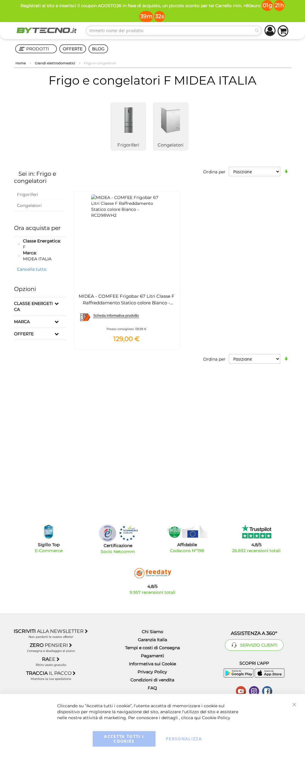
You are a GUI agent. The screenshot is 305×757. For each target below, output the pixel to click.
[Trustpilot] (256, 531)
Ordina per (214, 172)
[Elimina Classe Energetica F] (19, 244)
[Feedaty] (152, 573)
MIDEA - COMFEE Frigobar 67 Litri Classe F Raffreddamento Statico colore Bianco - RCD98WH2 (127, 302)
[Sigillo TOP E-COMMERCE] (48, 532)
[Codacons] (187, 531)
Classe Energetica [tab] (33, 306)
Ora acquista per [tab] (37, 228)
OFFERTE (73, 49)
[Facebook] (267, 690)
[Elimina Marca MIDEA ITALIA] (19, 256)
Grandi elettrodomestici (55, 63)
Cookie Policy (216, 717)
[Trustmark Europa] (128, 533)
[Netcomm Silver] (107, 533)
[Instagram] (254, 690)
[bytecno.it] (47, 30)
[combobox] (174, 30)
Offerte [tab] (24, 334)
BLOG (98, 49)
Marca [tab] (22, 321)
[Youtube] (241, 690)
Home (21, 63)
